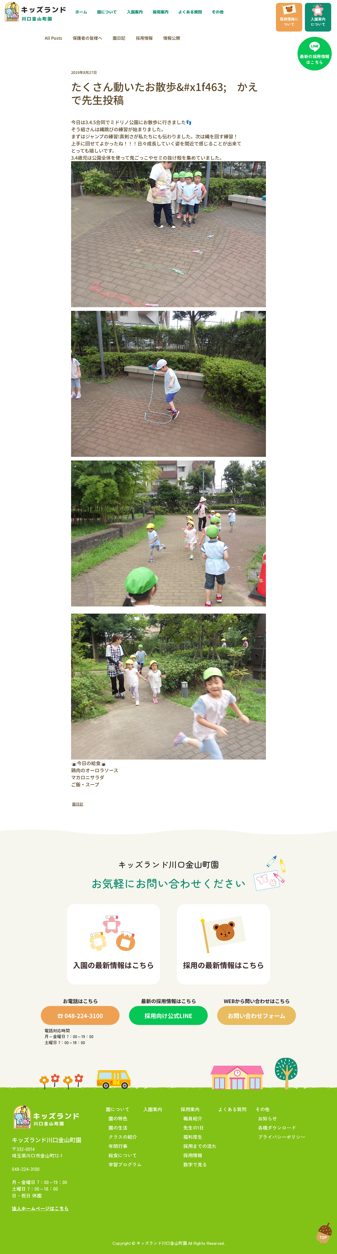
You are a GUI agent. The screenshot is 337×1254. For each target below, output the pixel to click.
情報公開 (171, 38)
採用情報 (144, 38)
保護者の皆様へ (87, 38)
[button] (161, 12)
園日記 (119, 38)
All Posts (53, 38)
